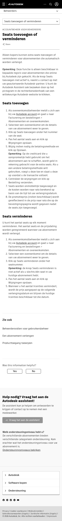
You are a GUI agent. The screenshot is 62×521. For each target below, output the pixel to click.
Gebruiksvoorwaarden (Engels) (15, 513)
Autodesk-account (26, 114)
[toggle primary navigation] (5, 4)
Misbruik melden (35, 511)
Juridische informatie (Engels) (44, 513)
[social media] (10, 499)
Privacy (5, 511)
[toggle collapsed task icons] (45, 4)
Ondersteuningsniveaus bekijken (21, 450)
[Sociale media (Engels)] (10, 499)
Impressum (52, 516)
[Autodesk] (16, 4)
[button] (29, 11)
